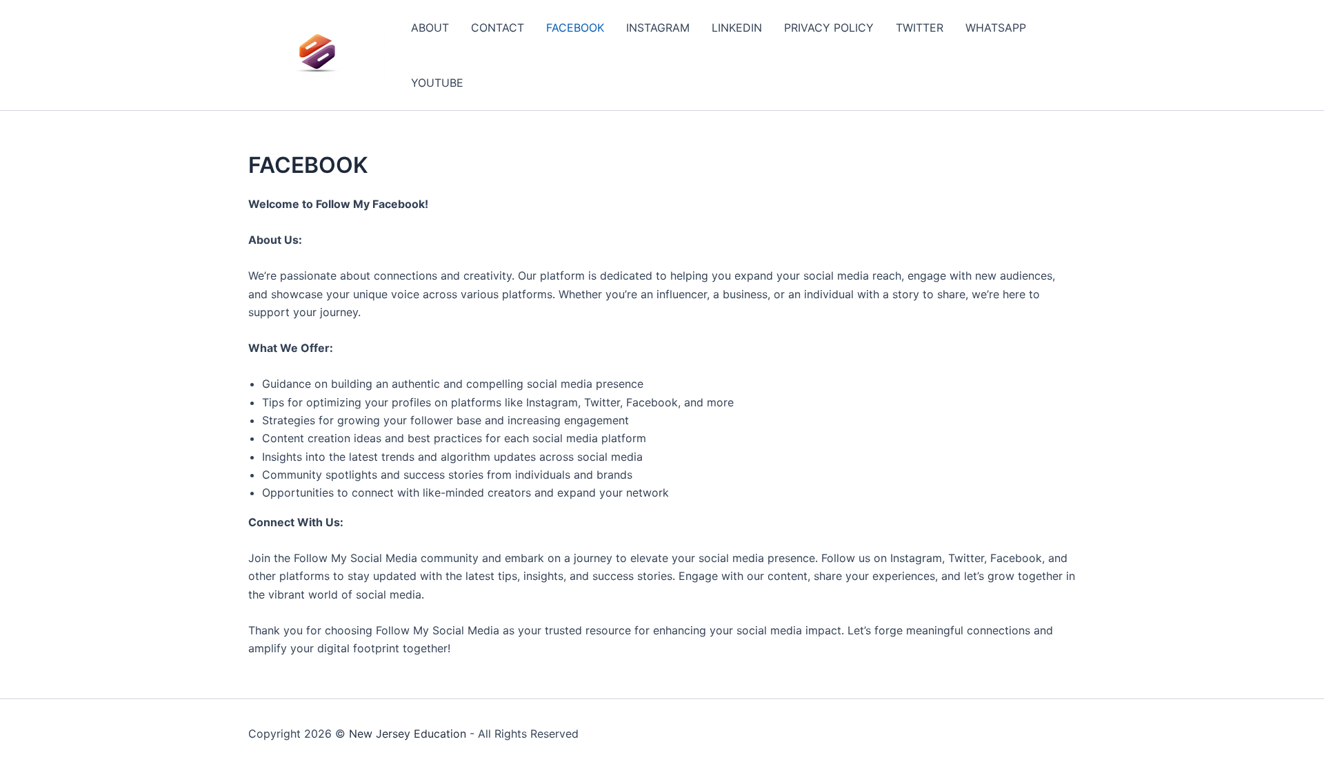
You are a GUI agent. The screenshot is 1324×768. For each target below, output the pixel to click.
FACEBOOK (575, 27)
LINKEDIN (737, 27)
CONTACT (497, 27)
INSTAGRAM (658, 27)
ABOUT (430, 27)
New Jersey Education (407, 733)
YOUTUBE (437, 83)
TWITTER (919, 27)
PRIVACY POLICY (829, 27)
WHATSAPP (995, 27)
